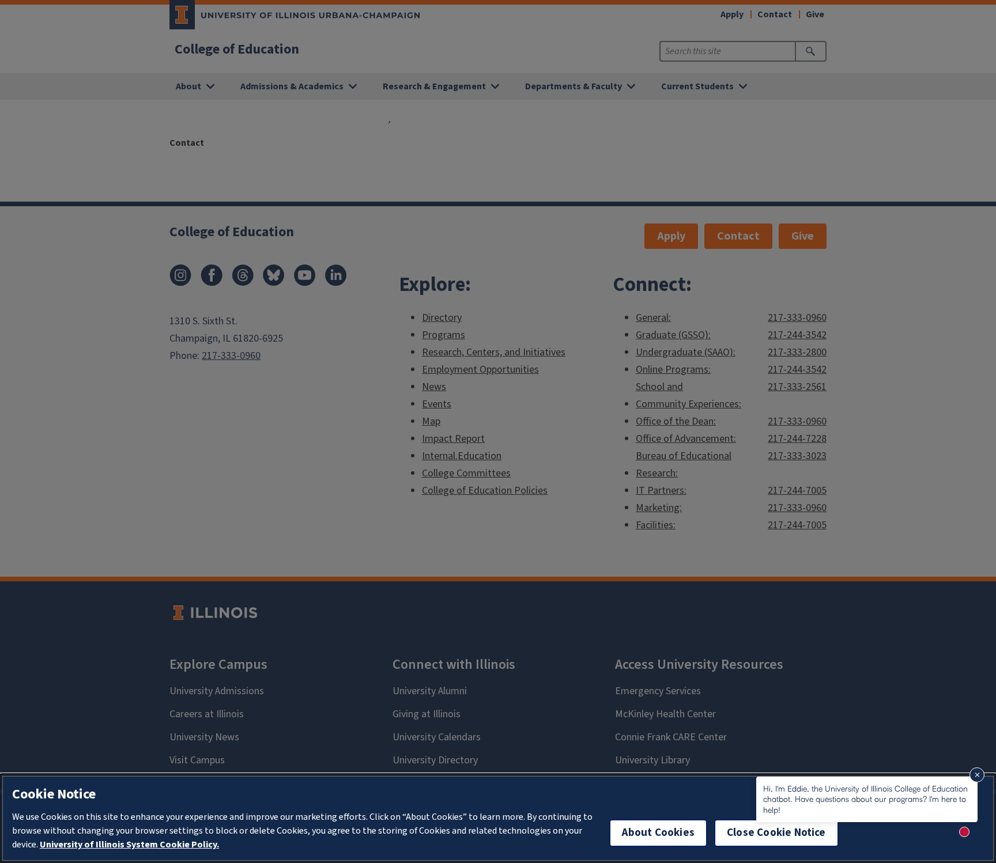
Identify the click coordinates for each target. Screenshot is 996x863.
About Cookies (658, 833)
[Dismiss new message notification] (976, 774)
